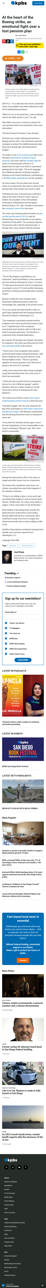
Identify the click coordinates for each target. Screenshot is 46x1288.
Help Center (8, 1246)
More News (8, 971)
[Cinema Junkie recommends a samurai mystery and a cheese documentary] (23, 985)
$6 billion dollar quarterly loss (16, 178)
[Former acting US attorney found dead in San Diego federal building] (23, 1029)
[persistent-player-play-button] (3, 1285)
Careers (6, 1189)
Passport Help (9, 1242)
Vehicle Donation (9, 1275)
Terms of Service (9, 1212)
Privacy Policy (8, 1205)
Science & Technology (8, 1088)
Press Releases (9, 1201)
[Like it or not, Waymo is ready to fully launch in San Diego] (23, 1073)
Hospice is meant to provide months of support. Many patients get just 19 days (22, 851)
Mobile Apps (8, 1197)
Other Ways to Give (10, 1267)
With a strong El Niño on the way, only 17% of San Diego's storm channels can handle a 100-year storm (22, 862)
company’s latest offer (14, 208)
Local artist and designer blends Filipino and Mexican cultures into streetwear (21, 895)
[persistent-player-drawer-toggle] (43, 1285)
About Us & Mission (10, 1182)
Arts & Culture (6, 1000)
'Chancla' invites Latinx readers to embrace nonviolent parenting (20, 723)
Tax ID (6, 1271)
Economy (13, 546)
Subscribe (23, 660)
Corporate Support (10, 1256)
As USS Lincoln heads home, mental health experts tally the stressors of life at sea (22, 1137)
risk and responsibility (11, 346)
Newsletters (8, 1185)
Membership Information (12, 1264)
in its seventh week (25, 155)
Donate (23, 960)
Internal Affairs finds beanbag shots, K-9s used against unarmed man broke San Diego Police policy (22, 874)
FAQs (6, 1234)
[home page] (19, 3)
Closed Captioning (10, 1226)
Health (4, 1044)
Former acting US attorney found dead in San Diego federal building (22, 1048)
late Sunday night (30, 161)
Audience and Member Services (14, 1223)
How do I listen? (9, 1238)
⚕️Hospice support (12, 578)
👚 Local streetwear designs (16, 582)
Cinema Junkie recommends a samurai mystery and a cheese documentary (22, 1004)
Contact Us (8, 1230)
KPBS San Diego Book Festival (15, 766)
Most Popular (9, 817)
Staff (6, 1209)
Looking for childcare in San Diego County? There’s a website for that (20, 885)
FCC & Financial (9, 1193)
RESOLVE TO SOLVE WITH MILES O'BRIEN (20, 808)
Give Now (38, 3)
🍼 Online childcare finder (15, 586)
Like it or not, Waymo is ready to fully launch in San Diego (21, 1092)
